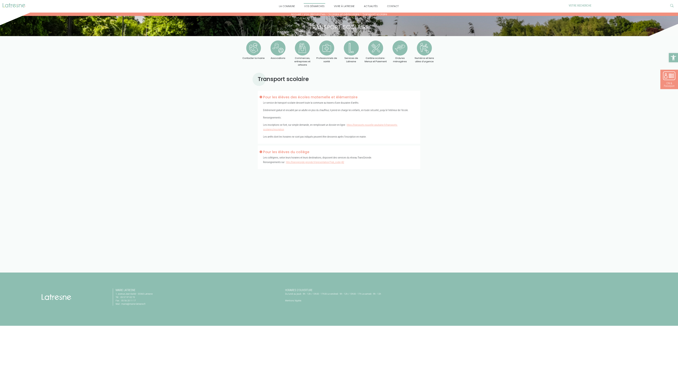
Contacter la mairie (253, 58)
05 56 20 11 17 (128, 300)
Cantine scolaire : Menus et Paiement (376, 60)
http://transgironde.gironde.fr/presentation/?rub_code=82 (315, 162)
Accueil (296, 14)
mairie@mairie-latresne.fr (133, 303)
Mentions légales (293, 300)
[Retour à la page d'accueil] (56, 297)
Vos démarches (314, 6)
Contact (393, 6)
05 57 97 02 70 (127, 297)
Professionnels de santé (326, 60)
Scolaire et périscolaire (343, 14)
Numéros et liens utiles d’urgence (424, 60)
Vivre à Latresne (344, 6)
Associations (278, 58)
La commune (287, 6)
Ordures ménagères (400, 60)
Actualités (371, 6)
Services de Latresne (351, 60)
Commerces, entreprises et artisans (302, 61)
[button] (673, 57)
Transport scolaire (374, 14)
